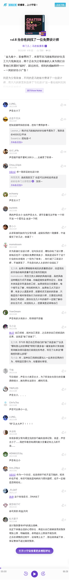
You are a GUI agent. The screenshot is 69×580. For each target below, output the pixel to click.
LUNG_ (12, 103)
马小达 (12, 326)
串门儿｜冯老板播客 (33, 45)
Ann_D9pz (14, 467)
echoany (13, 193)
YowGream (15, 311)
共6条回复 (16, 142)
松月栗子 (13, 518)
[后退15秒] (26, 574)
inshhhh (13, 207)
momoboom (15, 244)
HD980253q (15, 453)
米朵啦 (12, 431)
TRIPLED (13, 388)
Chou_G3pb (15, 164)
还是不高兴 (14, 118)
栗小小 (12, 226)
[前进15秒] (43, 574)
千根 (11, 369)
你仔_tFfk (14, 150)
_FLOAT (13, 489)
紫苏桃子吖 (14, 504)
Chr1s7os (14, 402)
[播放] (34, 574)
